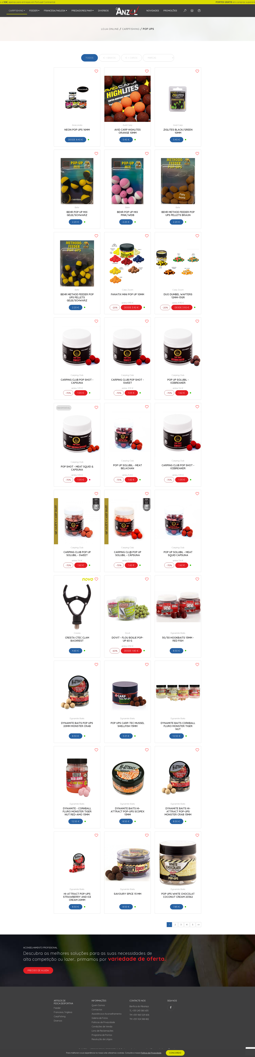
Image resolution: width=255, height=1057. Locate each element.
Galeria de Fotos (100, 1018)
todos (90, 57)
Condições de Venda (102, 1026)
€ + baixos (109, 57)
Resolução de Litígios (102, 1039)
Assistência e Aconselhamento (107, 1013)
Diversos (58, 1020)
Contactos (97, 1009)
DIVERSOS (103, 10)
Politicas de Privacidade (103, 1022)
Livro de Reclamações (102, 1030)
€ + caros (131, 57)
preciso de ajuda (38, 970)
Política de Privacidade (151, 1053)
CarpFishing (59, 1016)
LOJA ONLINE (110, 28)
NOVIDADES (152, 10)
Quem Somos (98, 1005)
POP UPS (148, 28)
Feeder (57, 1008)
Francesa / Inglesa (63, 1012)
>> (198, 924)
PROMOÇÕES (170, 10)
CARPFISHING (130, 28)
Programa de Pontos (102, 1035)
